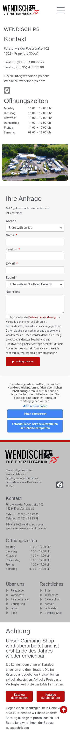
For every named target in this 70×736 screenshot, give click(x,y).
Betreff (11, 277)
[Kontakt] (41, 604)
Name (10, 235)
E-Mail (11, 263)
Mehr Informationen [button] (35, 406)
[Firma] (7, 608)
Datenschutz (53, 599)
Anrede (11, 221)
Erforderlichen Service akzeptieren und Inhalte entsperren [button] (35, 426)
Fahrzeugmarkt (20, 599)
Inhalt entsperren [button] (35, 413)
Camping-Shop (53, 612)
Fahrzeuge (17, 590)
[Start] (41, 590)
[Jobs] (7, 612)
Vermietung (18, 603)
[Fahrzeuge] (7, 590)
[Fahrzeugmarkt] (7, 599)
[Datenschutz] (41, 599)
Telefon (12, 249)
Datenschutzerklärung (42, 317)
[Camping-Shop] (41, 612)
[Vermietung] (7, 604)
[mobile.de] (41, 608)
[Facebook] (59, 484)
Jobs (14, 612)
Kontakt (49, 603)
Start (48, 590)
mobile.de (50, 608)
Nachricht (13, 292)
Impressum (51, 595)
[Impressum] (41, 595)
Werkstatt (17, 595)
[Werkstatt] (7, 595)
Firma (14, 608)
